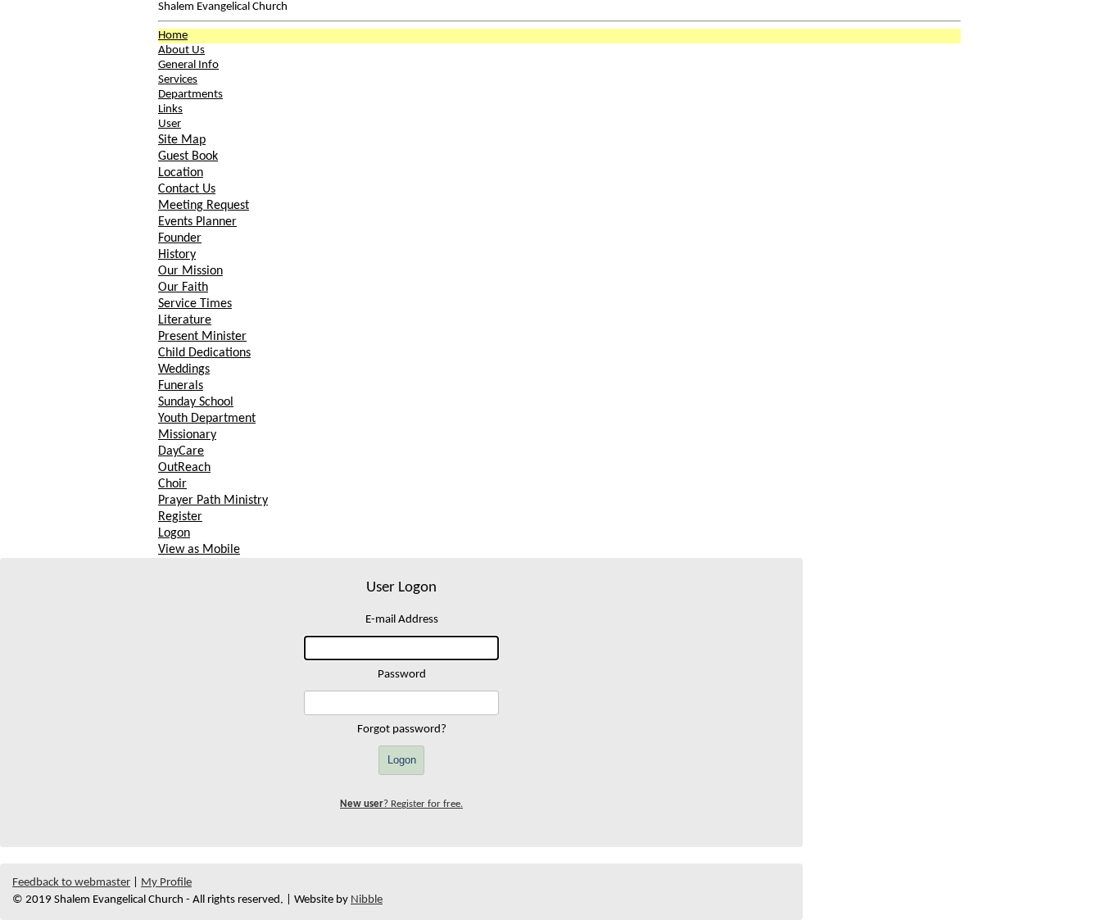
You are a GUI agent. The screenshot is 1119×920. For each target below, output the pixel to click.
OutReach (184, 467)
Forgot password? (401, 729)
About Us (181, 50)
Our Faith (183, 287)
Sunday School (195, 402)
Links (170, 109)
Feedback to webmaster (71, 883)
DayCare (181, 451)
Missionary (187, 435)
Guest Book (188, 156)
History (177, 254)
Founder (180, 238)
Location (180, 172)
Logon (174, 533)
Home (173, 35)
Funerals (180, 385)
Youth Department (207, 418)
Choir (172, 484)
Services (177, 80)
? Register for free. (401, 804)
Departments (190, 94)
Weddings (184, 369)
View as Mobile (199, 549)
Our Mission (190, 271)
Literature (184, 320)
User (169, 124)
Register (180, 516)
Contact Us (186, 189)
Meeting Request (203, 205)
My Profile (166, 883)
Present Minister (202, 336)
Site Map (182, 140)
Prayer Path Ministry (213, 500)
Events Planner (197, 222)
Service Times (195, 303)
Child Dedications (204, 353)
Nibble (367, 900)
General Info (188, 65)
